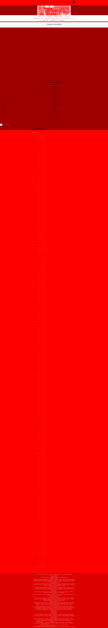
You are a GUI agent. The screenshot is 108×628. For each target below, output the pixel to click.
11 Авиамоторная (36, 407)
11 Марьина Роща (69, 608)
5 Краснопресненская (37, 306)
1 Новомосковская (36, 186)
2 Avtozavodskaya (36, 503)
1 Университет (36, 167)
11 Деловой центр (36, 396)
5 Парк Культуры (35, 594)
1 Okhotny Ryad (36, 461)
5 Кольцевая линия (36, 289)
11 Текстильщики (36, 432)
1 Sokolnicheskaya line (36, 450)
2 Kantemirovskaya (36, 517)
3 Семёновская (36, 234)
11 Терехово (36, 413)
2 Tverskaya (62, 619)
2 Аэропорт (35, 192)
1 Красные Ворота (51, 579)
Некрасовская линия (55, 113)
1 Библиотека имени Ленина (38, 158)
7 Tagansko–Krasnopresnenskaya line (38, 543)
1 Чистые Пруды (36, 153)
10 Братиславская (36, 362)
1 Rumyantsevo (36, 478)
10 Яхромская (36, 385)
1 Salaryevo (35, 480)
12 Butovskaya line (35, 554)
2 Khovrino (35, 528)
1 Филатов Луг (36, 181)
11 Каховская (36, 391)
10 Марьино (73, 602)
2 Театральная (36, 198)
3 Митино (35, 261)
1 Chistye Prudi (36, 458)
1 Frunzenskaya (36, 467)
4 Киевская (50, 591)
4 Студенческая (59, 591)
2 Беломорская (36, 226)
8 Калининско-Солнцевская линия (48, 600)
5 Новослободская (36, 303)
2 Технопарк (35, 223)
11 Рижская (35, 435)
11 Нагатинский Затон (46, 608)
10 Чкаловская (36, 351)
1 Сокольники (36, 147)
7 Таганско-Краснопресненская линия (38, 311)
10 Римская (39, 602)
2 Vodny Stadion (36, 509)
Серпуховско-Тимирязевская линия (55, 104)
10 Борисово (36, 373)
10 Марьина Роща (52, 603)
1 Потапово (35, 187)
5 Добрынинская (45, 594)
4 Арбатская (35, 270)
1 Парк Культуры (36, 161)
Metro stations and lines (35, 449)
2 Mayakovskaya (36, 500)
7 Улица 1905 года (36, 328)
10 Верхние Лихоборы (37, 382)
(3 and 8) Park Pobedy (40, 622)
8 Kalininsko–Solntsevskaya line (37, 545)
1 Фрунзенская (36, 162)
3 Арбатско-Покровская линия (54, 586)
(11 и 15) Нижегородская (37, 404)
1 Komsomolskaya (36, 455)
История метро (34, 137)
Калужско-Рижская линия (54, 95)
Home (33, 136)
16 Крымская (34, 570)
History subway (34, 447)
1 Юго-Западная (36, 170)
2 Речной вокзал (36, 204)
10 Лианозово (36, 387)
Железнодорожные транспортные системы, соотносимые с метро (45, 625)
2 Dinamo (35, 497)
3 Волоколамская (36, 263)
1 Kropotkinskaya (36, 464)
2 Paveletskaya (36, 506)
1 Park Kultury (36, 466)
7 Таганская (35, 312)
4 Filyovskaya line (35, 534)
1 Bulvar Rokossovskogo (54, 616)
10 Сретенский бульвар (37, 368)
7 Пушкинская (36, 331)
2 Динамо (35, 193)
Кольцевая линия (54, 93)
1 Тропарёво (36, 176)
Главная (50, 25)
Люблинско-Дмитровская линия (54, 106)
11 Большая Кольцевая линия (37, 390)
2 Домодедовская (36, 218)
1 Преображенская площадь (38, 172)
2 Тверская (35, 212)
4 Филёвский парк (36, 281)
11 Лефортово (36, 405)
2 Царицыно (35, 215)
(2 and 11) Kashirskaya (37, 514)
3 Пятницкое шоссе (37, 266)
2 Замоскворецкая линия (36, 189)
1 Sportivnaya (36, 469)
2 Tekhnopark (36, 526)
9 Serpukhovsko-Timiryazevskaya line (38, 546)
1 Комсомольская (36, 150)
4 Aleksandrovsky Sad (47, 622)
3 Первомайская (36, 246)
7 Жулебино (35, 342)
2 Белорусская (36, 195)
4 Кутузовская (36, 275)
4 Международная (62, 592)
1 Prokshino (35, 483)
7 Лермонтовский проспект (38, 340)
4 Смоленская (36, 272)
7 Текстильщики (36, 317)
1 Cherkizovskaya (36, 489)
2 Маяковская (49, 583)
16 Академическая (35, 568)
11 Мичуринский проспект (38, 419)
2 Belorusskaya (36, 498)
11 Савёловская (36, 402)
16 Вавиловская (34, 567)
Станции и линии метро (35, 139)
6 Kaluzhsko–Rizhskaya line (68, 622)
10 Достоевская (36, 371)
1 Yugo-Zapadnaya (36, 475)
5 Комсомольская (36, 300)
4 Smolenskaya (57, 622)
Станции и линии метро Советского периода (47, 577)
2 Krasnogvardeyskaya (37, 523)
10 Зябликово (36, 376)
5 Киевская (59, 595)
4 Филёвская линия (36, 267)
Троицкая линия (54, 115)
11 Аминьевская (36, 418)
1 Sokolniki (35, 452)
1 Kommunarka (36, 486)
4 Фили (35, 278)
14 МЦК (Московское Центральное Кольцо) (39, 561)
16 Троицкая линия (59, 609)
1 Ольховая (35, 184)
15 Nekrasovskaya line (36, 557)
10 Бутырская (36, 379)
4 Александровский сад (37, 269)
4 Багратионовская (36, 283)
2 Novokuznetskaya (66, 618)
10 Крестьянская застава (37, 354)
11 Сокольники (36, 433)
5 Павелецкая (36, 295)
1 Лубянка (60, 579)
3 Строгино (35, 258)
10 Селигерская (47, 604)
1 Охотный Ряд (36, 156)
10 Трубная (40, 603)
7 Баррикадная (36, 329)
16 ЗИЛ (33, 565)
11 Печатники (36, 430)
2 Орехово (35, 217)
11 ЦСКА (35, 399)
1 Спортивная (36, 164)
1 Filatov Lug (35, 481)
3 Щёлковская (36, 248)
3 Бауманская (36, 232)
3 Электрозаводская (37, 237)
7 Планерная (36, 334)
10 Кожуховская (51, 602)
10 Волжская (36, 359)
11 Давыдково (36, 416)
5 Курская (35, 298)
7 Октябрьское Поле (37, 323)
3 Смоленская (36, 240)
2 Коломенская (36, 209)
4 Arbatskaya (36, 537)
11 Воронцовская (36, 424)
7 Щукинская (44, 599)
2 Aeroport (35, 495)
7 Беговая (35, 326)
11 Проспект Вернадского (37, 421)
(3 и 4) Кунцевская (36, 284)
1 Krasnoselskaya (36, 453)
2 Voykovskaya (36, 511)
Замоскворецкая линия (54, 91)
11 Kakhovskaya (36, 551)
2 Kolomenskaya (36, 512)
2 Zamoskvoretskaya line (36, 492)
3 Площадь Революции (37, 229)
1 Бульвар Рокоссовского (37, 175)
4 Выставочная (36, 286)
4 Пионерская (36, 280)
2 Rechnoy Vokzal (36, 619)
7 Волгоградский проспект (38, 315)
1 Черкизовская (36, 173)
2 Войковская (36, 207)
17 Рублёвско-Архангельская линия (38, 444)
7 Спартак (35, 343)
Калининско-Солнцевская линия (54, 102)
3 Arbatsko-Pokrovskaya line (37, 531)
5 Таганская (35, 297)
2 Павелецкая (36, 203)
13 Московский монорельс (45, 609)
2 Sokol (36, 618)
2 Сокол (35, 190)
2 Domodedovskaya (43, 620)
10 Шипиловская (36, 374)
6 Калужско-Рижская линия (37, 309)
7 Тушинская (36, 337)
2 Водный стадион (36, 206)
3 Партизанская (36, 235)
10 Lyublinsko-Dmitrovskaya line (37, 548)
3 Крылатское (36, 251)
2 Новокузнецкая (36, 201)
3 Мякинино (35, 264)
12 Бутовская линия (36, 438)
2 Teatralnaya (55, 618)
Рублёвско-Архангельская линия (54, 117)
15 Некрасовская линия (36, 441)
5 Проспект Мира (36, 301)
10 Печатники (36, 357)
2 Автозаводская (58, 583)
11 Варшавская (36, 393)
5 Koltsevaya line (35, 540)
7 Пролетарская (36, 314)
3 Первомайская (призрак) (38, 243)
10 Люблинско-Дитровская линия (54, 601)
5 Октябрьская (36, 292)
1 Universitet (36, 472)
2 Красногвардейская (37, 220)
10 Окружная (58, 604)
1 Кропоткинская (36, 159)
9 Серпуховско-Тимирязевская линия (38, 348)
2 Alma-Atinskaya (36, 525)
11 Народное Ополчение (37, 410)
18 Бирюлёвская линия (36, 446)
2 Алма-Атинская (36, 221)
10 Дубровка (35, 365)
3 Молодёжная (36, 249)
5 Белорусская (49, 595)
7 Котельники (36, 345)
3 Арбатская (73, 587)
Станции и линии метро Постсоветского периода (60, 577)
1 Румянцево (36, 178)
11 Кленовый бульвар (37, 427)
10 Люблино (35, 360)
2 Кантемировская (59, 584)
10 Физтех (35, 388)
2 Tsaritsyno (72, 619)
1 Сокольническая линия (36, 145)
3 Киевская (64, 587)
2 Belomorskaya (69, 620)
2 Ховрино (59, 585)
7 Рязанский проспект (37, 320)
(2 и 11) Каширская (50, 584)
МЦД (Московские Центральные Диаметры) (52, 626)
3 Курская (41, 587)
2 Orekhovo (35, 520)
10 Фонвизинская (38, 604)
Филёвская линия (54, 84)
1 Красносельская (36, 148)
